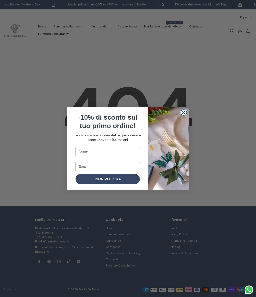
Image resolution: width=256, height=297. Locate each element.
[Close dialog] (184, 112)
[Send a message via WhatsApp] (249, 290)
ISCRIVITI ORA (108, 179)
